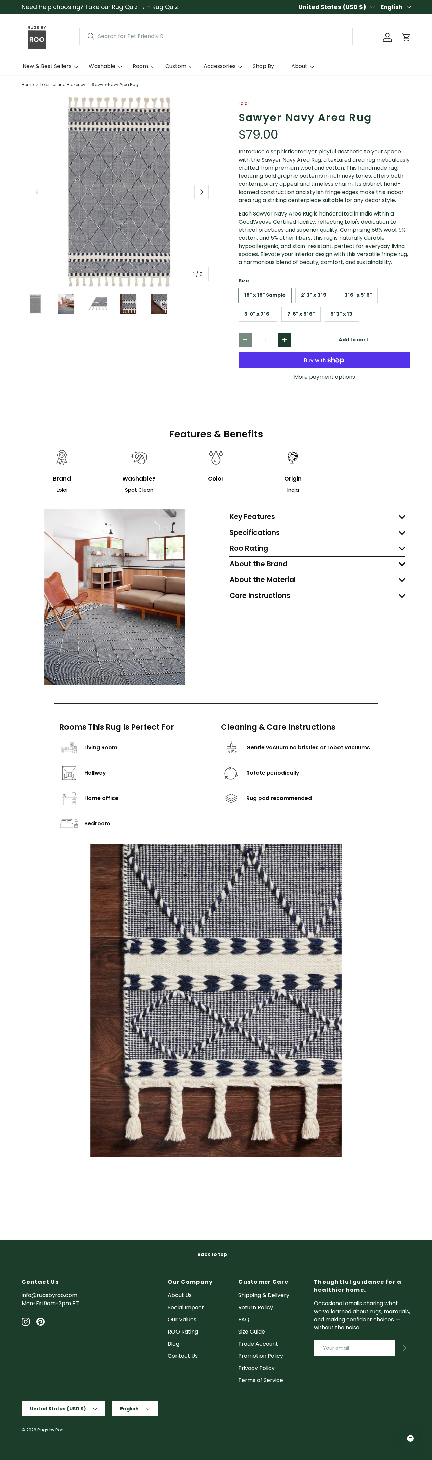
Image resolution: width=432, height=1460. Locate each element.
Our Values (182, 1319)
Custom (175, 66)
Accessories (220, 66)
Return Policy (255, 1307)
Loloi (244, 103)
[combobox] (216, 36)
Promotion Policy (260, 1356)
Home (28, 85)
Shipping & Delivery (263, 1295)
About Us (180, 1295)
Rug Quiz (165, 7)
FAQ (243, 1319)
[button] (406, 37)
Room (140, 66)
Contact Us (183, 1356)
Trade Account (258, 1344)
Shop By (263, 66)
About (299, 66)
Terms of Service (260, 1380)
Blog (173, 1344)
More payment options (324, 377)
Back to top (212, 1254)
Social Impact (186, 1307)
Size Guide (251, 1332)
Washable (102, 66)
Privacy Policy (256, 1368)
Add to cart (353, 339)
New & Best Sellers (47, 66)
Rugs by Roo (50, 1430)
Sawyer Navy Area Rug (115, 85)
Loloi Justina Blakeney (62, 85)
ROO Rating (183, 1332)
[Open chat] (410, 1438)
